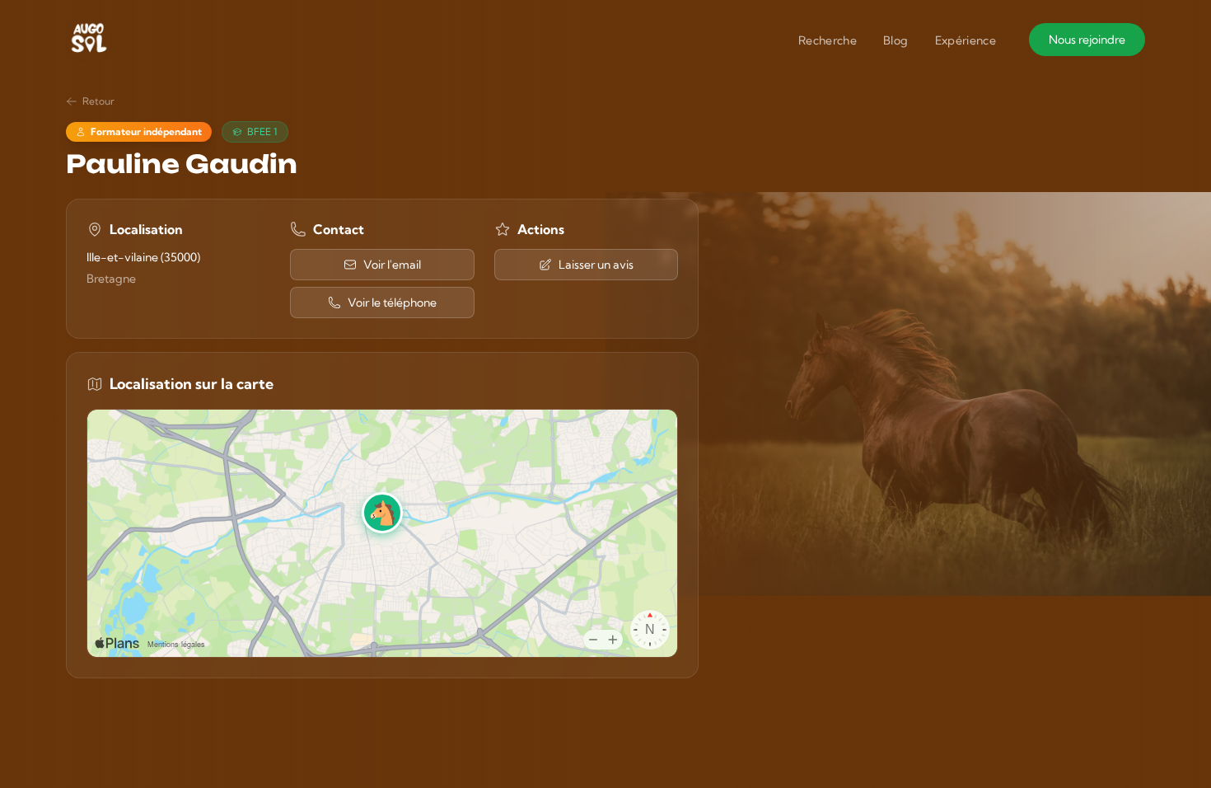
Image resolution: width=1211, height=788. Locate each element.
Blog (895, 40)
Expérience (966, 40)
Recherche (827, 40)
